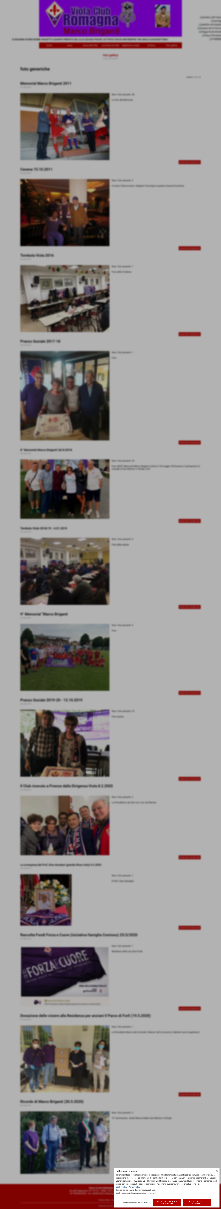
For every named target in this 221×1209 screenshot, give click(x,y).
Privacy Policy (134, 1187)
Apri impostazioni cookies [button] (135, 1202)
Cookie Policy (121, 1187)
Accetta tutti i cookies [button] (197, 1202)
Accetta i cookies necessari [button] (167, 1202)
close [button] (217, 1171)
